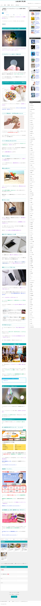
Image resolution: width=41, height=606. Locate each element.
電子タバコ (32, 185)
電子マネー (32, 291)
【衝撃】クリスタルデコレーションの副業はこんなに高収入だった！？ (10, 549)
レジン (31, 321)
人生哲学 (32, 150)
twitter (31, 135)
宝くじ (31, 306)
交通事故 (32, 237)
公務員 (31, 202)
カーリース (32, 325)
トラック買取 (32, 241)
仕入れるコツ (32, 105)
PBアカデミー (5, 380)
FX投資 (31, 148)
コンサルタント (32, 317)
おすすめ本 (32, 144)
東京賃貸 (32, 293)
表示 (4, 24)
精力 (31, 217)
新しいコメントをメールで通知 (14, 592)
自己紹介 (32, 103)
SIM (31, 183)
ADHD (31, 323)
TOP (4, 601)
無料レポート (32, 133)
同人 (31, 310)
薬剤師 (31, 215)
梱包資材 (32, 131)
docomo (32, 116)
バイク (31, 196)
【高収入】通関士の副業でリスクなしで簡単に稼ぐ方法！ (3, 549)
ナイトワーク (32, 245)
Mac (31, 111)
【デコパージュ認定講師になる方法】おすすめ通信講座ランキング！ (17, 549)
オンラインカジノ (33, 118)
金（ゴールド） (32, 159)
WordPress (32, 124)
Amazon (32, 120)
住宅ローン (32, 243)
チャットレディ (32, 163)
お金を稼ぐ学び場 (20, 1)
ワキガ (31, 269)
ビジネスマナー (32, 174)
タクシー (32, 211)
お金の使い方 (32, 161)
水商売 (31, 165)
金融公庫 (32, 239)
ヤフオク (32, 129)
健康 (31, 191)
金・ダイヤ (32, 213)
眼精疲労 (32, 198)
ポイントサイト (32, 137)
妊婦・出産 (32, 282)
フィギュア (32, 204)
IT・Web (32, 252)
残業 (31, 176)
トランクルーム (32, 280)
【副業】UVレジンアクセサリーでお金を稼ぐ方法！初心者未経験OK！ (24, 549)
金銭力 (31, 284)
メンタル (32, 107)
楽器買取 (32, 226)
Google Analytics (33, 109)
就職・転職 (32, 170)
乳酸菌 (31, 258)
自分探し (32, 224)
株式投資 (32, 304)
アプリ (31, 146)
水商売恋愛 (32, 295)
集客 (31, 256)
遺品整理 (32, 265)
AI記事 (31, 308)
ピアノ (31, 200)
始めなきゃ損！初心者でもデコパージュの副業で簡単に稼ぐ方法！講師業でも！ (3, 558)
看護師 (31, 172)
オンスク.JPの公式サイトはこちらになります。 (9, 464)
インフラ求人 (32, 254)
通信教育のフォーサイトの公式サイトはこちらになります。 (11, 505)
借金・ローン (32, 178)
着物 (31, 250)
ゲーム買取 (32, 267)
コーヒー (32, 230)
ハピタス (32, 312)
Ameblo (31, 122)
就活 (31, 319)
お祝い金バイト (32, 157)
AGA (31, 297)
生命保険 (32, 228)
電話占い (32, 187)
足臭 (31, 271)
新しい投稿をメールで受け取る (14, 594)
